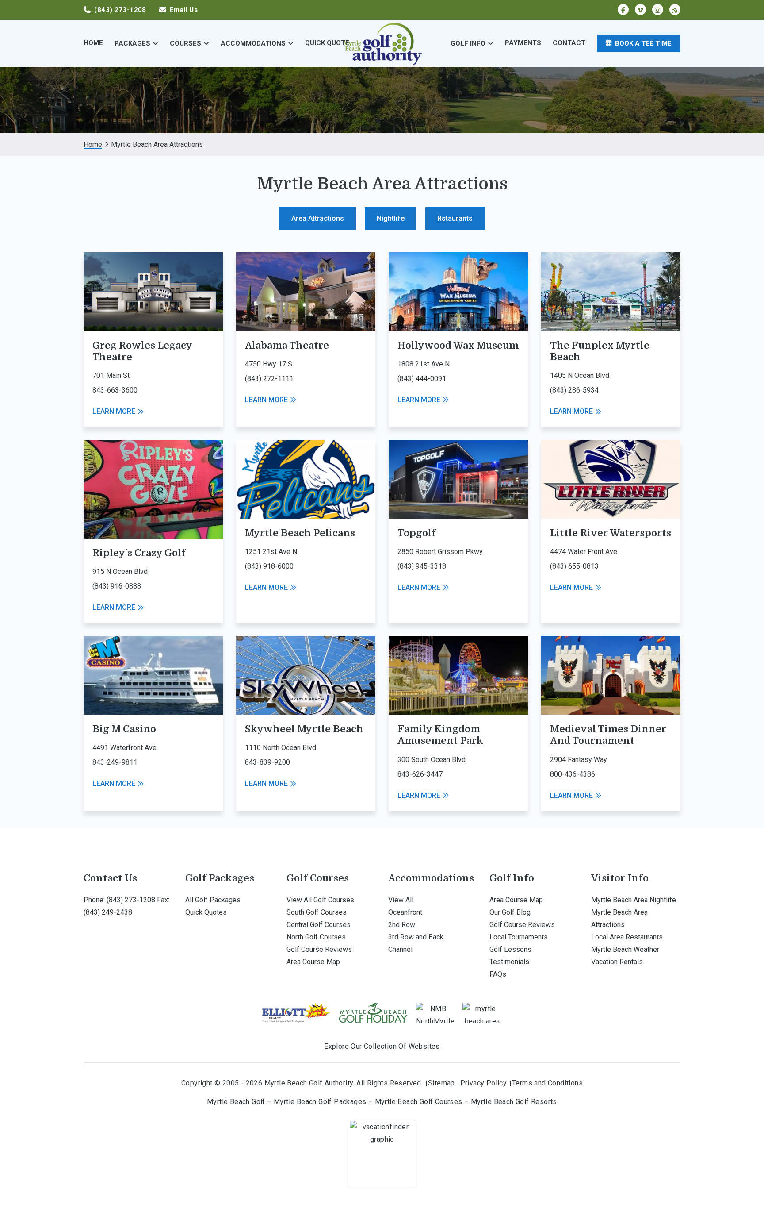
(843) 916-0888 (116, 586)
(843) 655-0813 (574, 566)
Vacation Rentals (617, 962)
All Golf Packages (213, 900)
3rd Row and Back (415, 937)
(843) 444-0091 (421, 378)
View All (400, 900)
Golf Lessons (510, 949)
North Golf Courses (316, 937)
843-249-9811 (115, 762)
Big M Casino (124, 729)
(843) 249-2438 (108, 912)
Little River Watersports (610, 533)
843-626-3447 (420, 774)
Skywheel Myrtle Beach (304, 729)
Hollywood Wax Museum (458, 345)
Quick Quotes (206, 912)
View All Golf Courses (320, 900)
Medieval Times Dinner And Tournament (608, 735)
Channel (400, 949)
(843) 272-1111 (269, 378)
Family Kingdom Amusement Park (440, 735)
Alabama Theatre (287, 345)
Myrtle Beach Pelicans (300, 533)
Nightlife (391, 218)
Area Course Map (313, 962)
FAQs (497, 974)
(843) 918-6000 (269, 566)
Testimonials (509, 962)
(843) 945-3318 (421, 566)
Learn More (113, 411)
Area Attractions (317, 218)
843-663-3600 (115, 390)
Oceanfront (405, 912)
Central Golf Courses (318, 924)
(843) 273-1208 (131, 900)
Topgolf (416, 533)
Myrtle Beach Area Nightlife (633, 900)
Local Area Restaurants (627, 937)
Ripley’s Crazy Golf (139, 552)
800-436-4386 (572, 774)
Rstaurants (455, 218)
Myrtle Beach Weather (625, 949)
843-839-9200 (267, 762)
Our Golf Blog (510, 912)
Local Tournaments (518, 937)
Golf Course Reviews (319, 949)
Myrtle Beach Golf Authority (382, 43)
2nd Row (401, 924)
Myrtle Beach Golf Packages (320, 1101)
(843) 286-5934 (574, 390)
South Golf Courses (316, 912)
